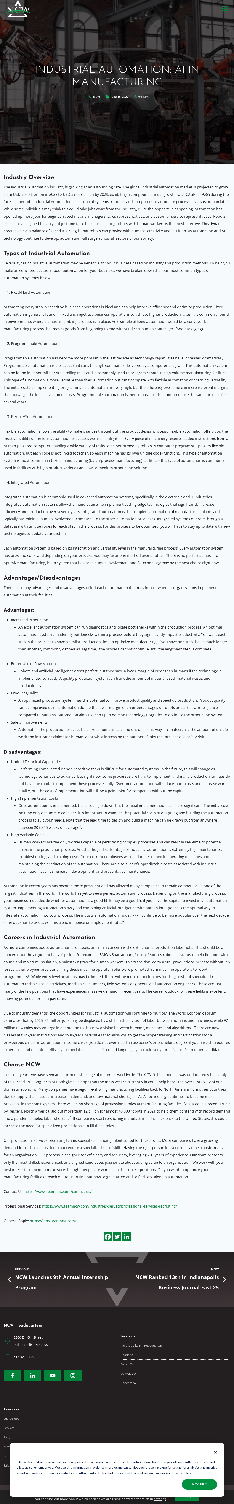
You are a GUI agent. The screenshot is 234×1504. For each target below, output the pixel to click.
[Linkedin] (126, 1236)
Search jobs (11, 1419)
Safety (8, 1465)
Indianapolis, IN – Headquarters (142, 1345)
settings (160, 1499)
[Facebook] (108, 1236)
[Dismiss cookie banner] (215, 1453)
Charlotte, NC (129, 1355)
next (215, 1269)
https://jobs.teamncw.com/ (53, 1220)
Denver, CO (128, 1374)
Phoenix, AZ (128, 1383)
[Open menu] (225, 8)
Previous (22, 1269)
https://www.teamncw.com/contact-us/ (58, 1191)
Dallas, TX (127, 1364)
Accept (199, 1484)
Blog (7, 1437)
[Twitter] (117, 1236)
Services (9, 1428)
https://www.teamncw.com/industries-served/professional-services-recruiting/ (109, 1206)
